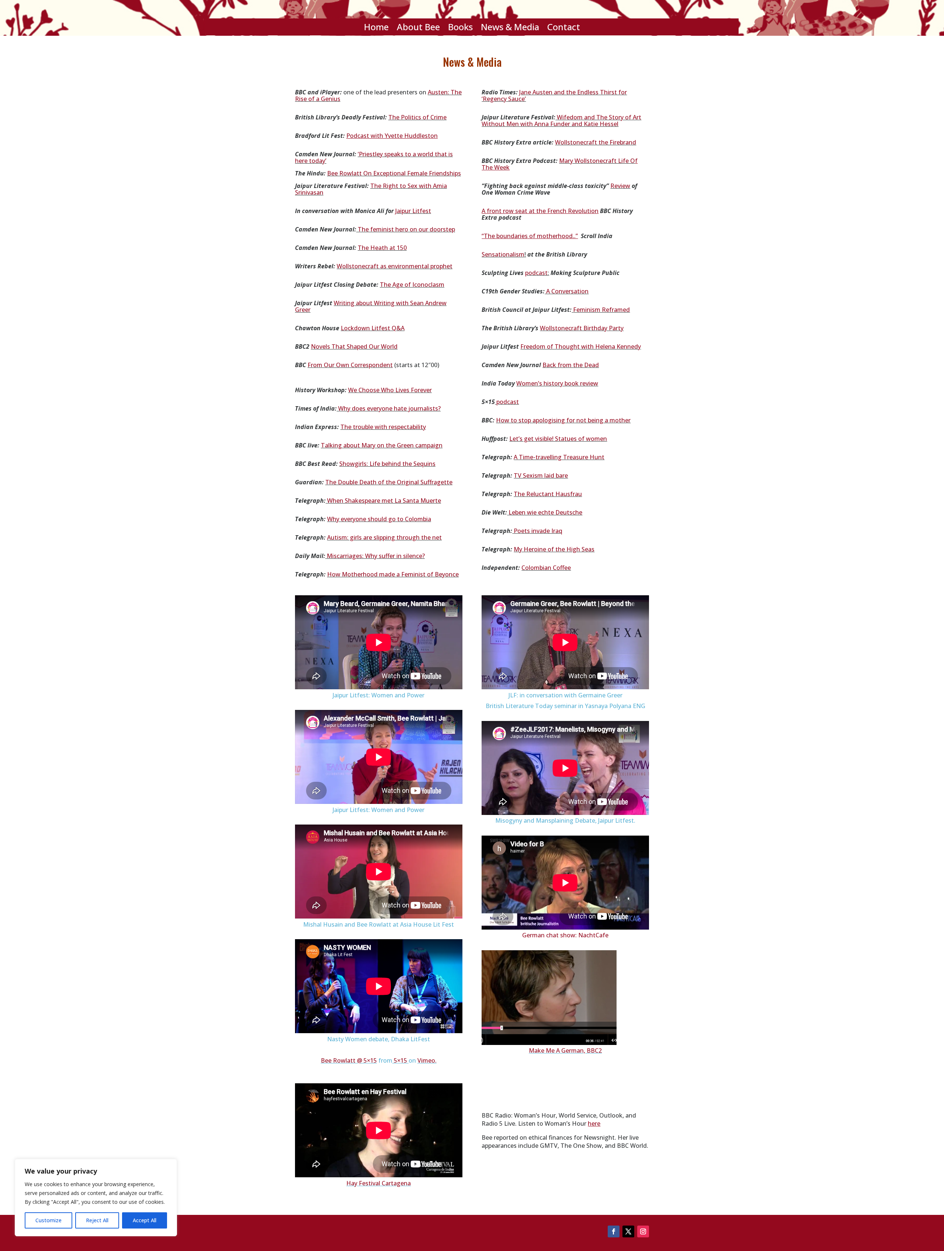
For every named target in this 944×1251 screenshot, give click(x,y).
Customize (48, 1220)
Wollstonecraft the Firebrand (595, 142)
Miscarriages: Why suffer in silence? (376, 556)
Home (376, 28)
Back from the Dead (570, 365)
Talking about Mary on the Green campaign (381, 445)
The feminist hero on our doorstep (405, 229)
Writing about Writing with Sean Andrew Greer (371, 306)
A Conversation (567, 291)
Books (460, 28)
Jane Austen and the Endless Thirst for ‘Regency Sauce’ (554, 95)
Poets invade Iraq (538, 531)
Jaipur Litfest (413, 211)
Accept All (144, 1220)
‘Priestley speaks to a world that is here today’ (374, 157)
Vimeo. (427, 1060)
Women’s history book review (557, 383)
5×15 (399, 1060)
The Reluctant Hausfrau (548, 494)
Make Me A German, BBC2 (565, 1050)
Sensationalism (503, 254)
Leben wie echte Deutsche (545, 512)
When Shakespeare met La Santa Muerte (384, 500)
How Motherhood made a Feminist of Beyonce (393, 574)
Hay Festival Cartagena (378, 1183)
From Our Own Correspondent (350, 365)
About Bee (418, 28)
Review (620, 186)
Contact (563, 28)
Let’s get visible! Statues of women (558, 439)
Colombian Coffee (546, 568)
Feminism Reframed (601, 310)
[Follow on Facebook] (614, 1231)
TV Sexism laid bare (541, 475)
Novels (321, 346)
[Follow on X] (628, 1231)
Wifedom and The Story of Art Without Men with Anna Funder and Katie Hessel (561, 120)
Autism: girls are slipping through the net (384, 537)
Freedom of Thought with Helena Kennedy (580, 346)
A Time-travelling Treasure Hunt (559, 457)
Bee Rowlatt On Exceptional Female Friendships (394, 173)
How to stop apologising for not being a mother (563, 420)
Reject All (97, 1220)
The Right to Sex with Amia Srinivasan (371, 189)
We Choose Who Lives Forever (390, 390)
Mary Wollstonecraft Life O (597, 161)
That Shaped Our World (365, 346)
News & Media (510, 28)
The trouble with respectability (383, 427)
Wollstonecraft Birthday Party (582, 328)
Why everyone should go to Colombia (379, 519)
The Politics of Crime (417, 117)
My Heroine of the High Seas (554, 549)
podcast (536, 273)
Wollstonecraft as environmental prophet (394, 266)
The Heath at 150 (382, 248)
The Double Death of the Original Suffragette (388, 482)
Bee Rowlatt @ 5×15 (349, 1060)
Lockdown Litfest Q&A (373, 328)
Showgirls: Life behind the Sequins (387, 464)
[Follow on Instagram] (643, 1231)
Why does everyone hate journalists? (389, 408)
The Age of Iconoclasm (412, 284)
